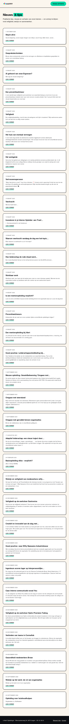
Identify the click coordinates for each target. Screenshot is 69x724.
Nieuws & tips (57, 720)
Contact (64, 720)
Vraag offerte (58, 4)
